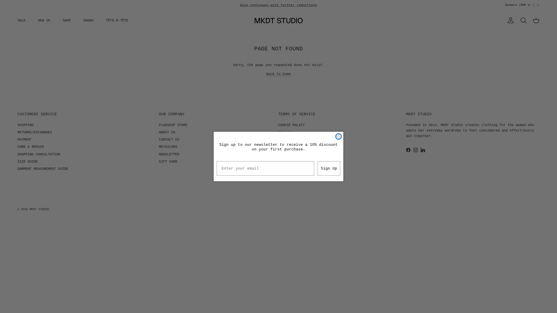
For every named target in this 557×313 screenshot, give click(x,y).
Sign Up (329, 168)
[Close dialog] (338, 136)
